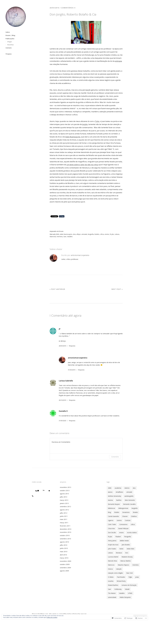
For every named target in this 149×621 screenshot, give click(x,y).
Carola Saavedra (113, 516)
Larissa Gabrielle (66, 381)
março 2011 (64, 523)
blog (109, 512)
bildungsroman (123, 508)
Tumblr (34, 494)
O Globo (111, 577)
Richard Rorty (121, 581)
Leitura (117, 234)
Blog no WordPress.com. (40, 614)
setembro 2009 (65, 568)
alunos (110, 492)
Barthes (118, 500)
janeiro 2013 (64, 503)
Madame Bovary (127, 557)
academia (118, 488)
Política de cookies (52, 617)
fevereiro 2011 (65, 526)
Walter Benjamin (125, 597)
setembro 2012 (65, 506)
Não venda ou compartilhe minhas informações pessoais (68, 614)
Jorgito (85, 124)
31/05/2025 (62, 421)
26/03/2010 (54, 8)
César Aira (111, 528)
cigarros (110, 520)
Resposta (72, 346)
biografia (91, 234)
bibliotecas (111, 508)
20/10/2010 (62, 400)
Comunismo (123, 524)
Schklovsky (118, 589)
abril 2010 (63, 555)
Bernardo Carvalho (129, 504)
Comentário (115, 457)
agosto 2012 (64, 510)
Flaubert (118, 537)
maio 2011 (63, 519)
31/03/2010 (71, 370)
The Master (112, 593)
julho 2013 (63, 497)
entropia (118, 61)
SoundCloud (50, 488)
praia (137, 577)
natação (119, 569)
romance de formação (129, 585)
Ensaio (61, 231)
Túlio (97, 121)
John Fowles (112, 549)
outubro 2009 (65, 564)
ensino (107, 234)
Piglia (130, 577)
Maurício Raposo (123, 565)
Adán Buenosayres (72, 137)
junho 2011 (64, 516)
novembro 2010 (65, 532)
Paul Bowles (121, 577)
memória (60, 236)
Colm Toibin (112, 524)
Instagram (45, 488)
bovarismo (126, 512)
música (110, 569)
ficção (112, 234)
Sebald (127, 589)
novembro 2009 (65, 561)
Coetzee (127, 520)
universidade (112, 597)
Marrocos (111, 565)
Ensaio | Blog (10, 35)
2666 (57, 234)
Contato (9, 48)
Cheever (125, 516)
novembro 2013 (65, 487)
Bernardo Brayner (114, 504)
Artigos (9, 42)
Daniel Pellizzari (123, 528)
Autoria (110, 500)
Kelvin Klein (130, 549)
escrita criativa (132, 532)
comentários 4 (68, 8)
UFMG (130, 593)
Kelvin (121, 549)
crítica (102, 234)
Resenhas (10, 45)
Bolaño (96, 234)
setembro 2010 (65, 539)
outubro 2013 (65, 490)
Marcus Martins (125, 561)
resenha (110, 581)
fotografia (127, 537)
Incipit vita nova (113, 545)
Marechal (53, 236)
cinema (119, 520)
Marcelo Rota (112, 561)
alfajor (78, 234)
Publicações (10, 39)
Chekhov (134, 516)
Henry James (112, 541)
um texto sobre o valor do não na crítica (82, 164)
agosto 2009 (64, 571)
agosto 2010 (64, 542)
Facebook (39, 488)
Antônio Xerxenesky (114, 496)
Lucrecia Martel (113, 557)
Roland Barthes (113, 585)
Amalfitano (119, 492)
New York (129, 573)
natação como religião (115, 573)
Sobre (8, 32)
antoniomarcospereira (80, 255)
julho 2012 (63, 513)
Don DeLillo (112, 532)
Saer (64, 236)
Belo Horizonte (130, 500)
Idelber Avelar (124, 541)
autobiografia (128, 496)
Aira (74, 234)
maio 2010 (63, 551)
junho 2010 (64, 548)
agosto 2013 (64, 494)
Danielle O (63, 411)
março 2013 (64, 500)
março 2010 (64, 558)
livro (126, 553)
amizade (84, 234)
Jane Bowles (126, 545)
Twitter (34, 488)
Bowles (135, 512)
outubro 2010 (65, 535)
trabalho (70, 236)
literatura (119, 553)
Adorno (127, 488)
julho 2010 (63, 545)
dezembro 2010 (65, 529)
